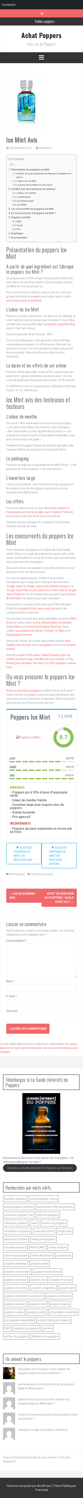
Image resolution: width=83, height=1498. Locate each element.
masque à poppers (43, 1239)
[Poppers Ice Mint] (28, 737)
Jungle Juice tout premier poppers (48, 586)
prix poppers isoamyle (64, 1312)
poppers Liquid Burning (60, 324)
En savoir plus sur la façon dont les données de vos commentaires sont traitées (39, 1048)
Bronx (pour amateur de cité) (24, 663)
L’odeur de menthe (26, 193)
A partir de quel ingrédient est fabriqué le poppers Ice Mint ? (44, 175)
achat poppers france (43, 1198)
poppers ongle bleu (43, 1287)
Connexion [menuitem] (9, 4)
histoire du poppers (54, 1223)
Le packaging (23, 196)
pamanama (45, 147)
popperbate (64, 1255)
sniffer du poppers (16, 1336)
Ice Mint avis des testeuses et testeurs (33, 189)
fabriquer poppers (15, 1223)
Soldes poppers (44, 21)
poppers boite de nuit (47, 1271)
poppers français (61, 1279)
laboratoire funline (16, 1239)
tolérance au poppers (45, 1336)
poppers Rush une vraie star (37, 608)
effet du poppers (47, 1215)
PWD (7, 1328)
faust (34, 1223)
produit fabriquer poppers (53, 1320)
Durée (20, 225)
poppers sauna (60, 1304)
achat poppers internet (18, 1206)
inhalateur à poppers (17, 1231)
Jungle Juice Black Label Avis (48, 1429)
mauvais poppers (15, 1247)
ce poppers (45, 644)
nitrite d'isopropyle (42, 874)
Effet (19, 221)
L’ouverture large (25, 200)
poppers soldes (14, 1312)
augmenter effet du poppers (55, 1206)
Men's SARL (37, 1247)
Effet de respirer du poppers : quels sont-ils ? (59, 897)
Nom (10, 981)
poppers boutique (15, 1279)
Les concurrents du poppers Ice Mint (32, 208)
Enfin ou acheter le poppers (23, 690)
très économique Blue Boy (44, 626)
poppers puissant (15, 1304)
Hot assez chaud (38, 655)
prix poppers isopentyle (19, 1320)
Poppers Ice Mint (21, 217)
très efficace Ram (46, 622)
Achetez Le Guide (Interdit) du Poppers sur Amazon (40, 1168)
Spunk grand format (19, 634)
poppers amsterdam (17, 1271)
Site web (11, 1011)
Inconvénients (19, 237)
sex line (47, 1328)
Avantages (17, 233)
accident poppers (15, 1198)
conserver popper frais (18, 1215)
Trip (70, 659)
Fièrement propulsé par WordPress (29, 1485)
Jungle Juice (14, 586)
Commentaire (16, 940)
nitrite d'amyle (58, 1247)
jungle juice (65, 1231)
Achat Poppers (41, 35)
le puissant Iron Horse (29, 630)
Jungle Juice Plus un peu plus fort (27, 590)
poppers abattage (15, 1263)
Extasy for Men (54, 630)
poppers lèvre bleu (16, 1287)
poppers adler (39, 1263)
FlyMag (67, 1485)
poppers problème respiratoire (23, 1296)
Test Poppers (17, 874)
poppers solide (36, 1312)
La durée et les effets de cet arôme (34, 184)
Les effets (22, 204)
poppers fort (38, 1279)
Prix (19, 229)
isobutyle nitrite (44, 1231)
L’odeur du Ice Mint (26, 181)
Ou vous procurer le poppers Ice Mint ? (33, 213)
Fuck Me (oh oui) (43, 659)
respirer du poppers (26, 1328)
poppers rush (38, 1304)
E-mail (11, 996)
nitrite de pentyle (42, 1255)
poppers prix (67, 1287)
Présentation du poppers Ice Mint (30, 169)
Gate (61, 659)
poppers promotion (59, 1296)
